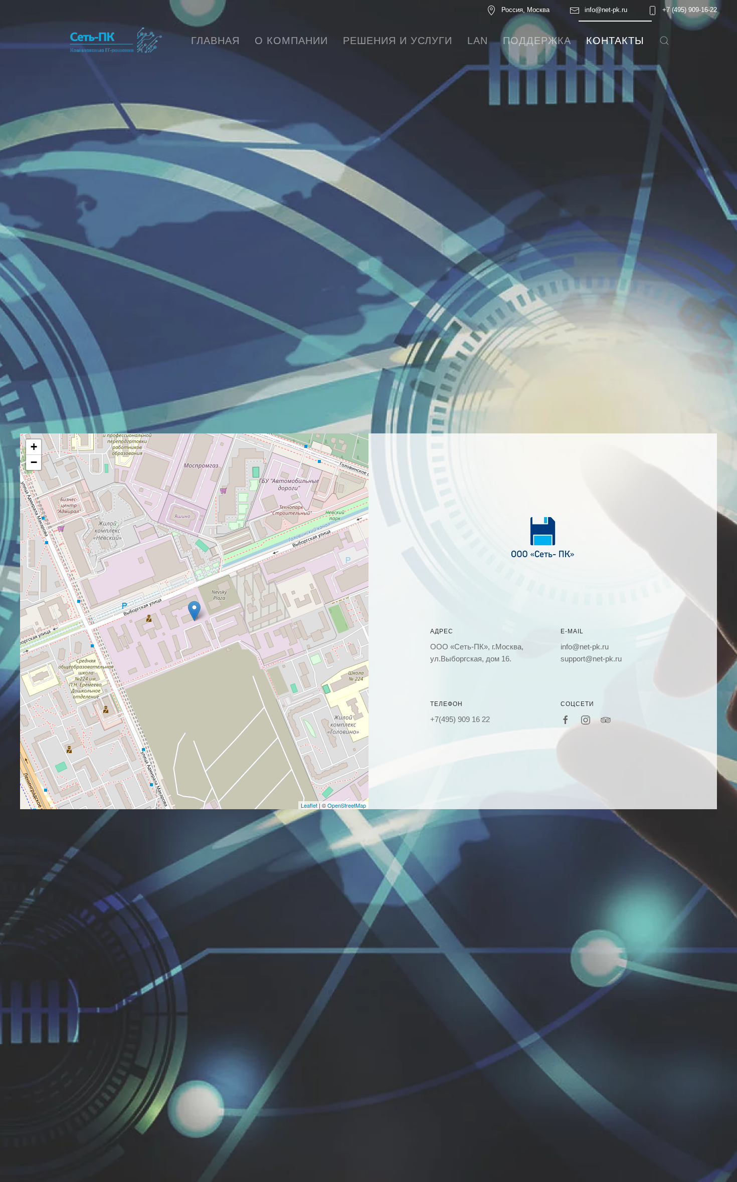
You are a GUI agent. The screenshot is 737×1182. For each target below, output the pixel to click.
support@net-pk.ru (591, 658)
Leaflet (309, 805)
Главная (215, 40)
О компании (291, 40)
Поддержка (537, 40)
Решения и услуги (397, 40)
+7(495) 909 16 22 (460, 719)
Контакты (615, 40)
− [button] (34, 462)
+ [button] (34, 446)
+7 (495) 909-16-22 (689, 10)
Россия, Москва (525, 10)
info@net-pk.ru (606, 10)
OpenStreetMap (346, 805)
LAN (477, 40)
